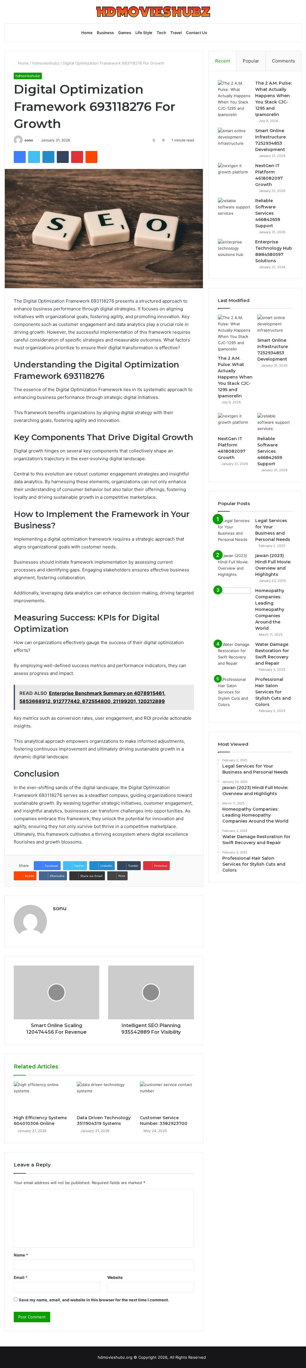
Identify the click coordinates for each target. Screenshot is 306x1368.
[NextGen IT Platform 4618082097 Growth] (234, 174)
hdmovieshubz (45, 63)
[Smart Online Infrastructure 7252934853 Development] (234, 139)
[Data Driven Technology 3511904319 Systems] (104, 1097)
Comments (283, 61)
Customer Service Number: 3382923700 (163, 1120)
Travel (176, 32)
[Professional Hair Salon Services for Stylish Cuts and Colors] (234, 692)
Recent (222, 61)
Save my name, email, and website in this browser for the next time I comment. (94, 1299)
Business (105, 32)
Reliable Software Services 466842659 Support (267, 213)
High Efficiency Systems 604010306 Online (40, 1120)
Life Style (143, 32)
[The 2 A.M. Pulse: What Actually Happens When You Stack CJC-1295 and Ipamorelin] (234, 99)
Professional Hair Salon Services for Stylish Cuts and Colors (273, 692)
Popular (251, 61)
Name (21, 1255)
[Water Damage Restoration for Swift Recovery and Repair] (234, 654)
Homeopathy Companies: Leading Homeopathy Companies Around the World (269, 609)
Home (87, 32)
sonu (29, 140)
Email (20, 1277)
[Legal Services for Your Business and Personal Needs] (234, 530)
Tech (161, 32)
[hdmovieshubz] (153, 11)
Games (124, 32)
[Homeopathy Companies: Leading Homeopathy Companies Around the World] (234, 599)
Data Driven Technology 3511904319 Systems (104, 1120)
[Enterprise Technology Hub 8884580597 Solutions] (234, 250)
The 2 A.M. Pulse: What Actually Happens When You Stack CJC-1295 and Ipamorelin (235, 377)
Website (115, 1277)
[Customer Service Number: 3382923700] (167, 1097)
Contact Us (196, 32)
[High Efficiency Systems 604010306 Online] (41, 1097)
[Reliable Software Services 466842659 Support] (234, 209)
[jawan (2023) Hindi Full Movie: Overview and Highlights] (234, 565)
